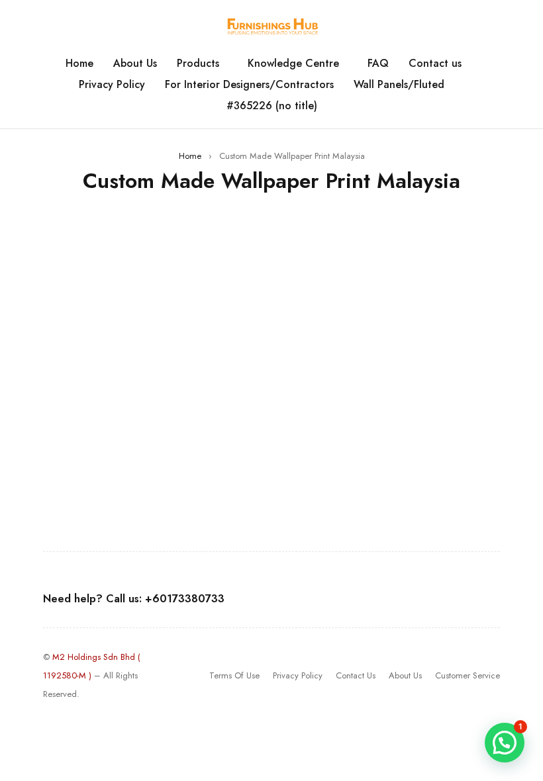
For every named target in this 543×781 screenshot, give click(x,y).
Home (190, 156)
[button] (504, 742)
